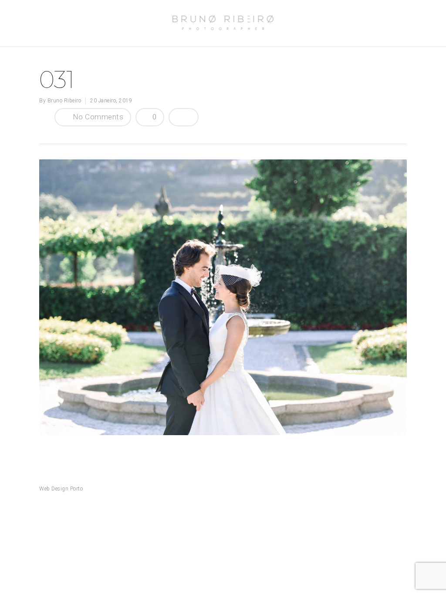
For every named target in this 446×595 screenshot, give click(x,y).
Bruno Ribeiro (64, 101)
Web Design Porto (61, 489)
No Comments (97, 116)
